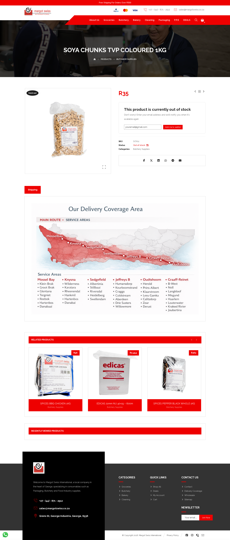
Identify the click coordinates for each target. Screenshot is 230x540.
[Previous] (192, 340)
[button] (202, 20)
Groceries (126, 487)
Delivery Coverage (193, 491)
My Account (158, 495)
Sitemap (188, 499)
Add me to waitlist (173, 127)
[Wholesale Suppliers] (37, 11)
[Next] (196, 340)
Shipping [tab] (32, 189)
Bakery (125, 495)
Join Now (206, 518)
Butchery (126, 491)
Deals (155, 491)
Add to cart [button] (57, 395)
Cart (155, 499)
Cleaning (126, 499)
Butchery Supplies (141, 149)
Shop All (157, 487)
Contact (188, 487)
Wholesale (189, 495)
